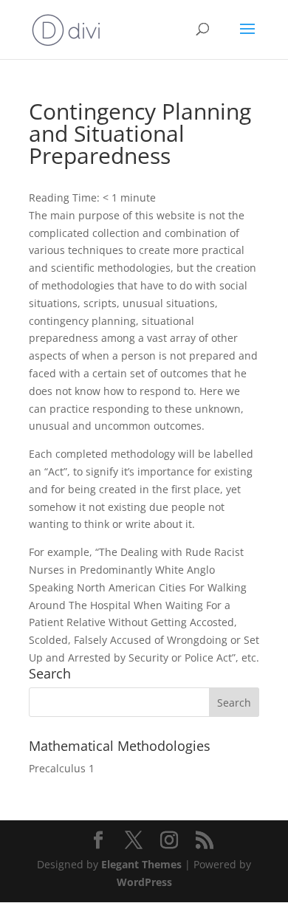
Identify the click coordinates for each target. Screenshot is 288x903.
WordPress (144, 882)
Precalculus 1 (62, 768)
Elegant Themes (141, 864)
